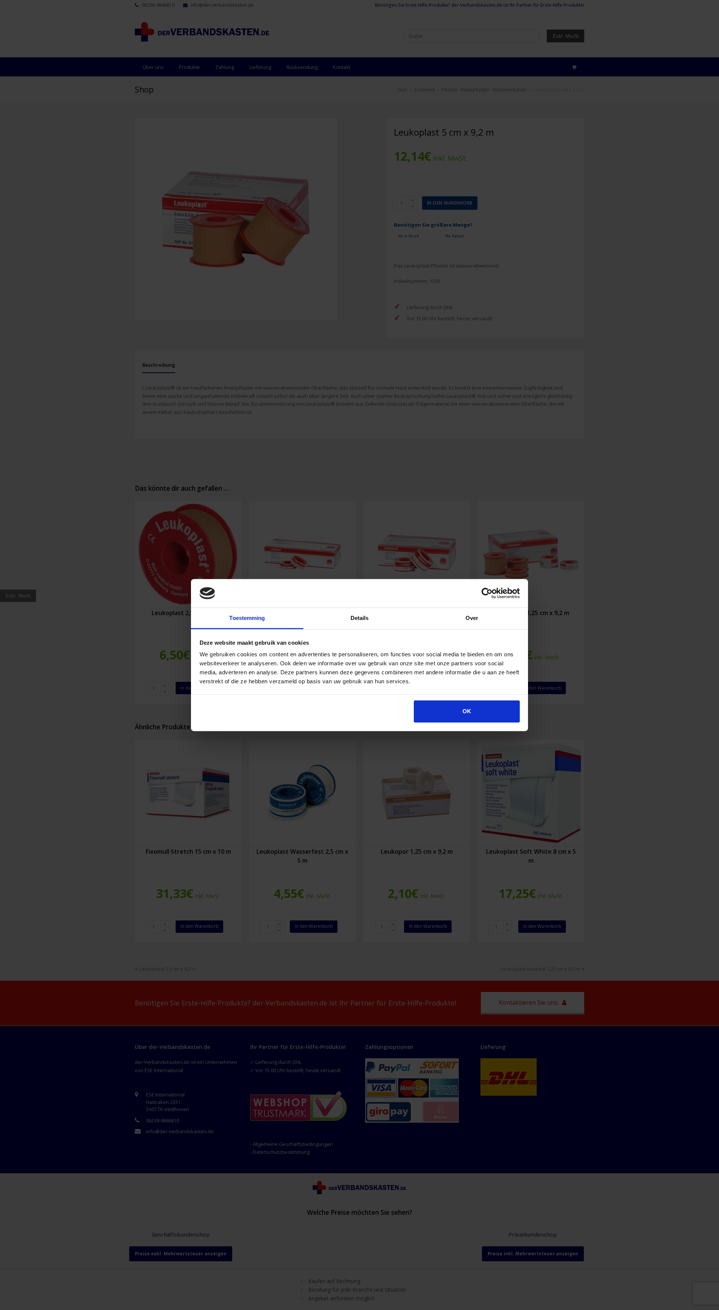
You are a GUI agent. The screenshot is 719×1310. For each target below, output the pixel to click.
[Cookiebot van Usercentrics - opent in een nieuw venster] (487, 593)
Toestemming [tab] (247, 618)
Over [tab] (471, 618)
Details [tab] (360, 618)
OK (466, 711)
